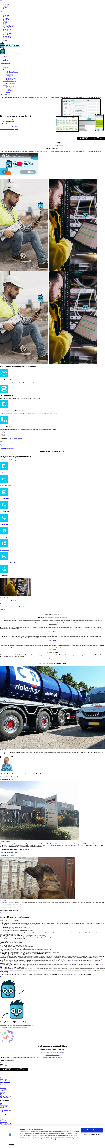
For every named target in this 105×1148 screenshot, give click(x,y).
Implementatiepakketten (6, 1123)
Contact (8, 92)
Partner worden (3, 1089)
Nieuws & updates (10, 83)
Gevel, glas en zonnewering (40, 97)
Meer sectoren (9, 79)
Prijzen (4, 59)
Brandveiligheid (4, 97)
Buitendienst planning (5, 1110)
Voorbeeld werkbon (5, 1112)
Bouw (66, 97)
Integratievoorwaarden (5, 1096)
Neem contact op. (4, 971)
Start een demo (55, 1055)
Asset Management (13, 129)
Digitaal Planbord (14, 126)
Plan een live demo (10, 86)
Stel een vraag (10, 779)
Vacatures (2, 1090)
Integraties (5, 57)
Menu (8, 63)
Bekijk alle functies (4, 609)
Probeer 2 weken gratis (11, 87)
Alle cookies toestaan (92, 1129)
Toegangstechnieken (11, 78)
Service (5, 85)
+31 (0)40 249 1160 (5, 1082)
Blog (7, 82)
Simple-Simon (3, 1078)
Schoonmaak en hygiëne (59, 97)
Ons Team (2, 1092)
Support (8, 89)
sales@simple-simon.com (21, 1027)
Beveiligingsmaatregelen (6, 1124)
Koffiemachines (17, 97)
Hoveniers (70, 97)
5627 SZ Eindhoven (5, 1080)
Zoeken (16, 920)
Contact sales (10, 448)
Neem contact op (4, 1027)
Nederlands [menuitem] (7, 4)
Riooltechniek (9, 74)
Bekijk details (52, 631)
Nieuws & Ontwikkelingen (9, 81)
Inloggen (5, 40)
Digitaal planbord (4, 1105)
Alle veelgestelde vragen (6, 976)
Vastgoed (10, 97)
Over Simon (3, 1088)
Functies (5, 56)
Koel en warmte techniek (12, 72)
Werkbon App (4, 126)
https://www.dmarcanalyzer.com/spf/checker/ (53, 961)
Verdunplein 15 (3, 1079)
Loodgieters (9, 76)
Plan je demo (3, 1120)
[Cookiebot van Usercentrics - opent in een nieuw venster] (10, 1145)
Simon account (3, 1122)
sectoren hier (10, 970)
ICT (32, 97)
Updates (2, 1119)
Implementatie (9, 90)
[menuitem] (6, 4)
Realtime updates (4, 1109)
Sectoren (5, 70)
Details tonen (23, 1145)
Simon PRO (6, 60)
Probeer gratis (3, 63)
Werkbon (2, 1103)
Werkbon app (4, 411)
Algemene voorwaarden (6, 1095)
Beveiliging (50, 97)
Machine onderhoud (26, 97)
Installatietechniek (10, 71)
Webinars (2, 1093)
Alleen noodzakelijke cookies (92, 1134)
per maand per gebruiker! (8, 600)
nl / (1, 0)
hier (72, 960)
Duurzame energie (10, 75)
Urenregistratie (4, 129)
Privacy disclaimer (4, 1097)
